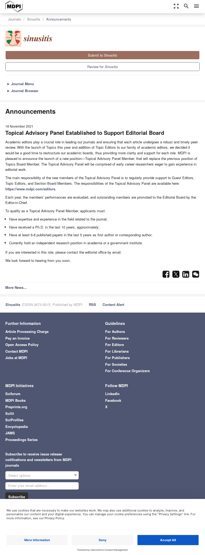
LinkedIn (112, 393)
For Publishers (117, 357)
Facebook (113, 400)
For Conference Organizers (127, 370)
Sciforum (13, 393)
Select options (19, 475)
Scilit (9, 413)
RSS (92, 304)
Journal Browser (22, 90)
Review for (102, 66)
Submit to (102, 55)
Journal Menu (20, 83)
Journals (14, 19)
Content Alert (113, 304)
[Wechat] (195, 275)
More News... (16, 287)
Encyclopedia (16, 426)
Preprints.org (16, 406)
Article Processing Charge (27, 331)
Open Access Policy (21, 344)
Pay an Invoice (17, 338)
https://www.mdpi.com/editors (30, 188)
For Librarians (117, 351)
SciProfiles (14, 419)
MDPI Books (15, 400)
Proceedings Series (21, 439)
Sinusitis (33, 19)
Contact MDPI (16, 351)
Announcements (58, 19)
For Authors (115, 331)
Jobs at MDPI (16, 357)
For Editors (114, 344)
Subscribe (16, 496)
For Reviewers (117, 338)
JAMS (10, 432)
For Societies (116, 364)
